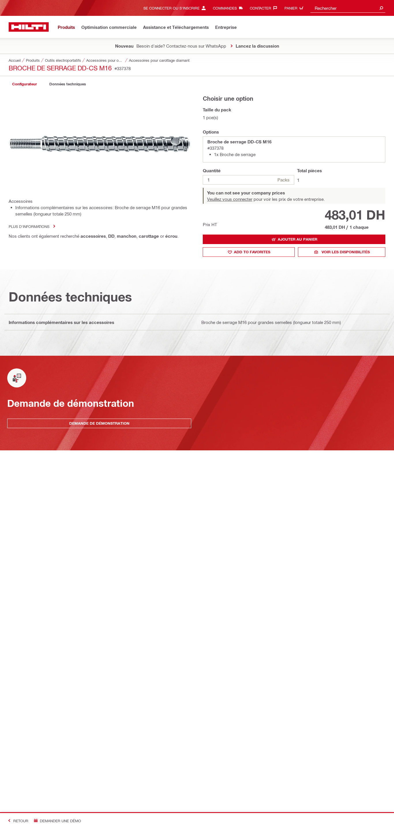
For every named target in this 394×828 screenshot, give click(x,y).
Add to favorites (252, 252)
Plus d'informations (29, 226)
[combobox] (347, 8)
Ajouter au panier (297, 239)
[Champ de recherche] (381, 8)
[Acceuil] (29, 27)
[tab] (24, 84)
